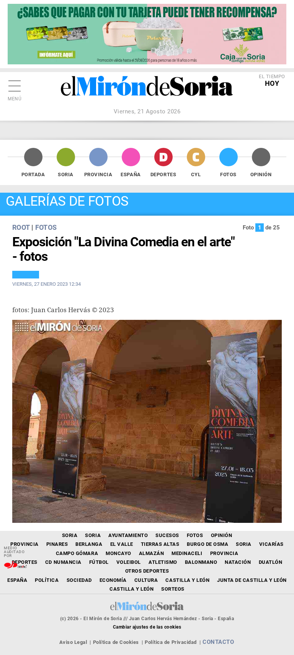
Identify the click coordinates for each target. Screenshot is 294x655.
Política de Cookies (116, 642)
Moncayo (118, 553)
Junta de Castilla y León (251, 580)
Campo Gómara (77, 553)
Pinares (57, 544)
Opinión (261, 174)
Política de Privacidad (170, 642)
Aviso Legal (73, 642)
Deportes (163, 174)
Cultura (146, 580)
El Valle (121, 544)
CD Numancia (63, 562)
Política (47, 580)
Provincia (98, 174)
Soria (66, 174)
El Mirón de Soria (147, 91)
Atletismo (163, 562)
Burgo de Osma (207, 544)
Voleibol (128, 562)
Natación (238, 562)
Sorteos (173, 589)
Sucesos (167, 535)
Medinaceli (187, 553)
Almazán (151, 553)
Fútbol (99, 562)
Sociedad (79, 580)
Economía (113, 580)
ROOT (20, 227)
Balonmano (201, 562)
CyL (196, 174)
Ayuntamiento (128, 535)
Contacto (218, 642)
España (130, 174)
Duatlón (271, 562)
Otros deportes (147, 571)
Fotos (228, 174)
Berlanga (88, 544)
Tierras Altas (160, 544)
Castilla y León (187, 580)
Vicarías (271, 544)
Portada (33, 174)
